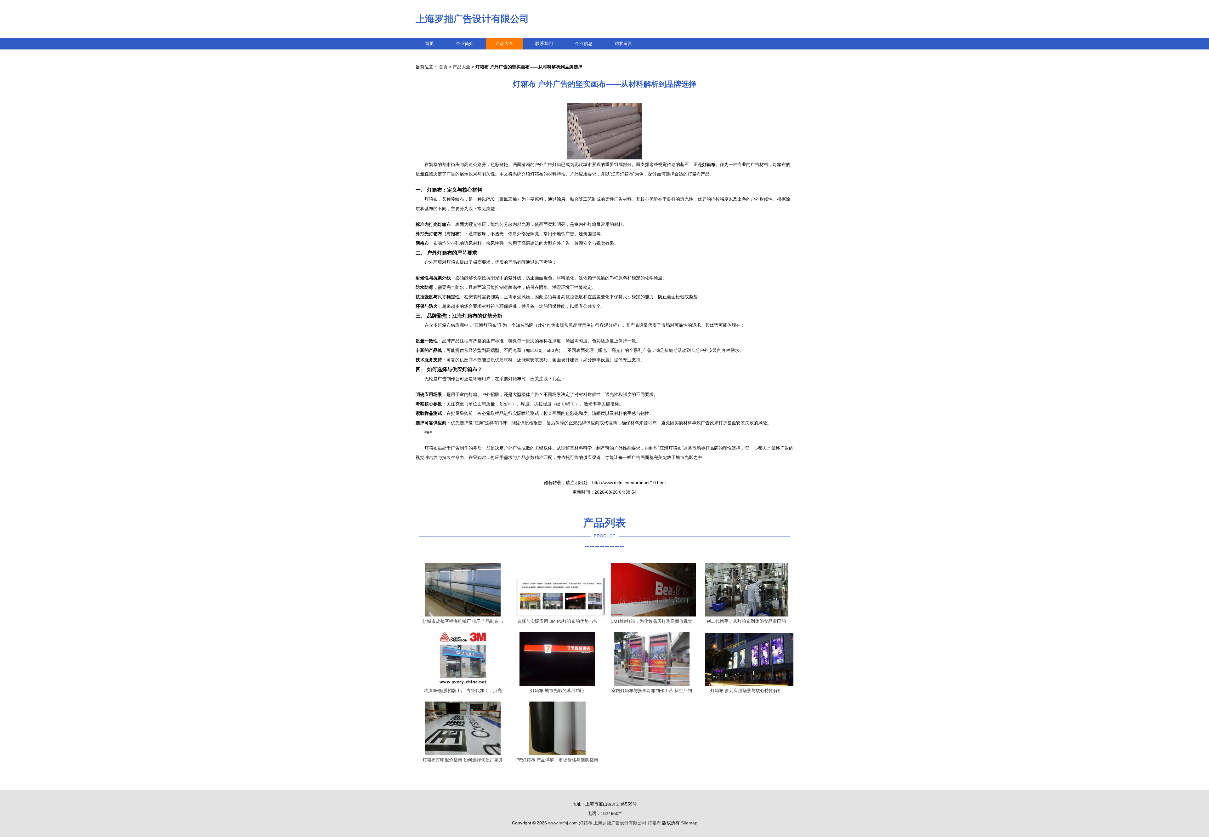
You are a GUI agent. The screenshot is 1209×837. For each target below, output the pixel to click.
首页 (429, 43)
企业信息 (584, 43)
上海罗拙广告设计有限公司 (472, 19)
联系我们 (544, 43)
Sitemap (689, 822)
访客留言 (623, 43)
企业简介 (465, 43)
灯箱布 (585, 822)
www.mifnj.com (563, 822)
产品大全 (504, 43)
